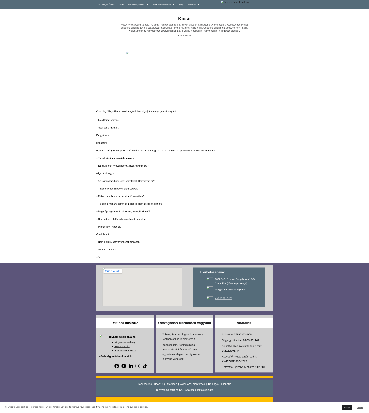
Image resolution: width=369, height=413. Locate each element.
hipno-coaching (122, 346)
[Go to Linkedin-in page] (131, 366)
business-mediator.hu (125, 350)
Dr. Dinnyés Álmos (105, 4)
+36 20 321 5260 (223, 298)
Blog (181, 4)
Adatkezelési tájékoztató (199, 389)
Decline (360, 408)
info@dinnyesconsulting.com (230, 289)
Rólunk (121, 4)
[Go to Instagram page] (137, 366)
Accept (347, 408)
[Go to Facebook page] (116, 366)
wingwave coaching (124, 342)
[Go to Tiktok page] (145, 366)
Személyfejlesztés (136, 4)
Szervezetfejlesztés (162, 4)
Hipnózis (226, 384)
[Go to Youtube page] (124, 366)
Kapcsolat (191, 4)
